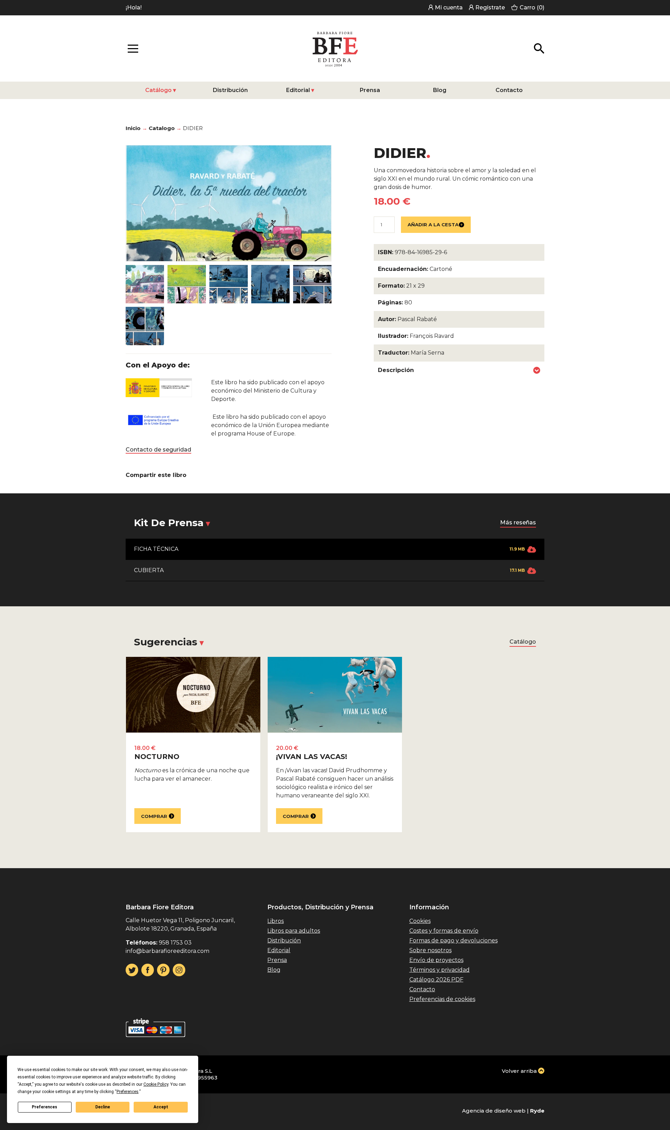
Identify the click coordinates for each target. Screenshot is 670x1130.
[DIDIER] (145, 284)
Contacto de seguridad (158, 449)
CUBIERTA (329, 570)
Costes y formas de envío (443, 930)
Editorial (298, 90)
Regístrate (490, 7)
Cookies (420, 921)
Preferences (44, 1107)
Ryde (537, 1110)
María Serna (427, 352)
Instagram (179, 970)
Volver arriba (519, 1071)
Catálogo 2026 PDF (436, 979)
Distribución (230, 90)
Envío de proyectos (436, 960)
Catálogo (158, 90)
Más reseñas (518, 522)
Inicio (133, 128)
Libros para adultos (293, 930)
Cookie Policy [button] (155, 1084)
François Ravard (432, 336)
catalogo (162, 128)
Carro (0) (532, 7)
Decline (102, 1107)
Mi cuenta (449, 7)
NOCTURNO (156, 756)
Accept (161, 1107)
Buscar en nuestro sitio (539, 48)
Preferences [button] (128, 1091)
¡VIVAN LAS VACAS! (311, 756)
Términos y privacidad (439, 969)
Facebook (147, 970)
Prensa (370, 90)
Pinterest (163, 970)
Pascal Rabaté (417, 319)
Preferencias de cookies (442, 999)
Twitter (132, 970)
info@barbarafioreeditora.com (167, 951)
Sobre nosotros (430, 950)
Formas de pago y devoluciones (453, 940)
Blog (439, 90)
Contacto (509, 90)
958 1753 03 (175, 942)
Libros (275, 921)
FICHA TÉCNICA (329, 549)
